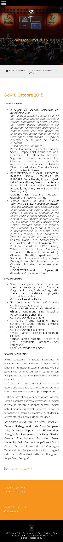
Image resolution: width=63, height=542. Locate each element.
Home (11, 70)
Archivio (37, 70)
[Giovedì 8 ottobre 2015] (18, 469)
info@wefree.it (10, 511)
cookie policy (36, 537)
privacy (24, 537)
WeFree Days (24, 70)
